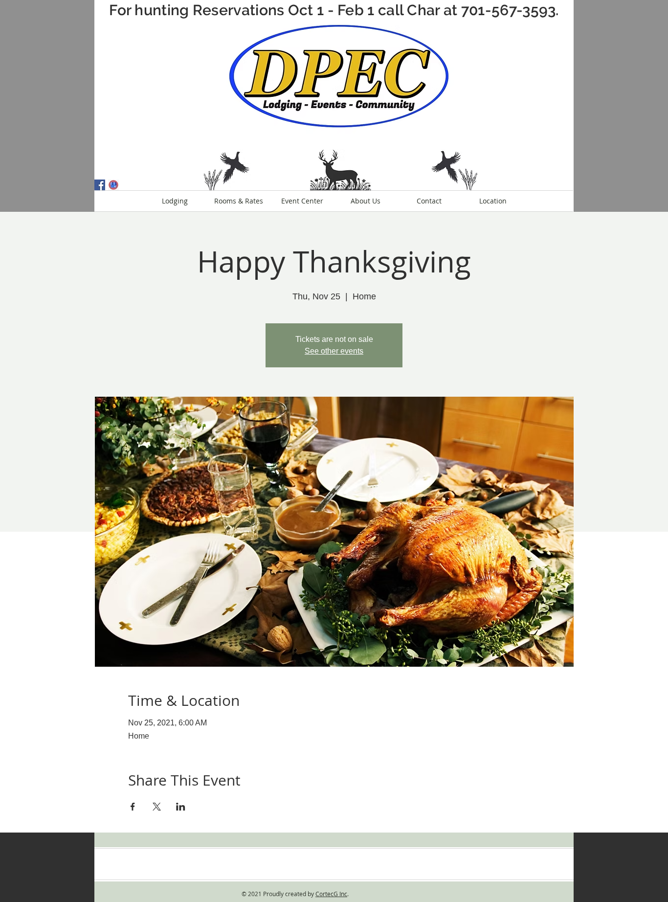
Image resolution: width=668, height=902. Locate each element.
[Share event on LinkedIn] (180, 807)
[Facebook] (99, 185)
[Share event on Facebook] (132, 807)
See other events (334, 351)
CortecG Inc (331, 894)
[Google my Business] (113, 185)
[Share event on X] (156, 807)
